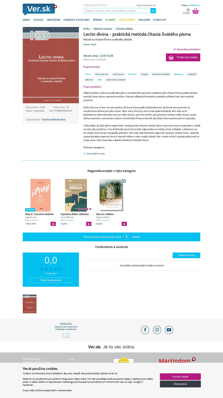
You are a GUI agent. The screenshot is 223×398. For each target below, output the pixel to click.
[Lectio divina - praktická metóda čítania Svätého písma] (29, 304)
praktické (192, 74)
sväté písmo (118, 74)
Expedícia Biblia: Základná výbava (75, 214)
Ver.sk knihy (127, 19)
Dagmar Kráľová (103, 217)
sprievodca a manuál (115, 79)
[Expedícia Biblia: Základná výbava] (76, 195)
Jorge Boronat (30, 217)
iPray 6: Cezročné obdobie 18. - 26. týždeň (39, 214)
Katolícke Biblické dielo (54, 119)
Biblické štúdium (32, 220)
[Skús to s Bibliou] (111, 195)
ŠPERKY (97, 19)
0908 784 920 (32, 359)
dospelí (144, 74)
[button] (51, 65)
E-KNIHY (111, 19)
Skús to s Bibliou (105, 214)
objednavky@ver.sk (146, 5)
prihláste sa (194, 5)
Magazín (144, 19)
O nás (71, 359)
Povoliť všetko (180, 376)
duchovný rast (101, 74)
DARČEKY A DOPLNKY (76, 19)
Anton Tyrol (89, 44)
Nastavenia (180, 383)
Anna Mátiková (67, 217)
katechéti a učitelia (160, 74)
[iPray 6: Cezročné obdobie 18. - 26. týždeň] (40, 195)
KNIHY (26, 19)
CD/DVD (38, 19)
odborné (89, 79)
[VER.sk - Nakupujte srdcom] (43, 9)
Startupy (159, 19)
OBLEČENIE (53, 19)
